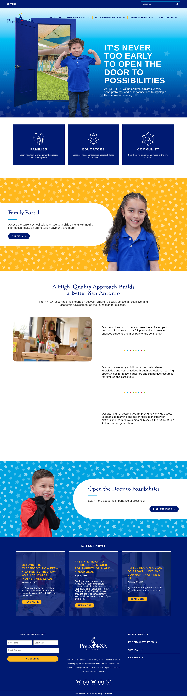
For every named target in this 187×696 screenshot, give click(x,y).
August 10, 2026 (29, 582)
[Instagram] (86, 682)
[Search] (177, 4)
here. (102, 671)
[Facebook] (78, 682)
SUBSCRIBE (32, 658)
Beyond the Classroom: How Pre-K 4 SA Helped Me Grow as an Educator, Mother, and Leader (40, 572)
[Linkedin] (101, 682)
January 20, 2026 (135, 582)
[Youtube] (93, 682)
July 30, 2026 (81, 575)
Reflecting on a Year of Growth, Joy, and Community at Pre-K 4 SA (145, 573)
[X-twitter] (108, 682)
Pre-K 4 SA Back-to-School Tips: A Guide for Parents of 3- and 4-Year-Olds (92, 566)
